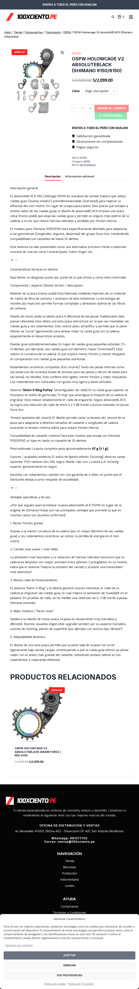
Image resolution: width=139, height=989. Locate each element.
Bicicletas (69, 867)
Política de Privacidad (80, 984)
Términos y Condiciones (69, 913)
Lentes (69, 886)
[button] (62, 52)
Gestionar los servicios (19, 945)
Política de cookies (55, 984)
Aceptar (69, 955)
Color (76, 91)
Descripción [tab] (52, 176)
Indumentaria (69, 879)
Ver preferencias (69, 975)
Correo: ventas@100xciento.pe (69, 841)
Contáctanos (69, 906)
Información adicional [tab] (79, 176)
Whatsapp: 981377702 (69, 838)
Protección (69, 873)
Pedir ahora (112, 115)
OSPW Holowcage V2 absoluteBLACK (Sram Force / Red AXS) (38, 752)
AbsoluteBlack (88, 165)
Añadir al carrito (111, 108)
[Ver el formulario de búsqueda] (113, 17)
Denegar (69, 965)
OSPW (76, 53)
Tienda (69, 861)
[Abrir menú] (131, 17)
